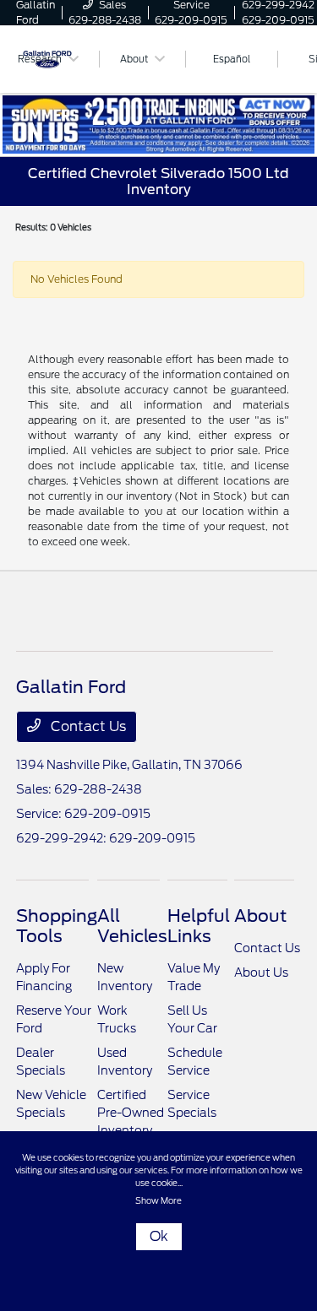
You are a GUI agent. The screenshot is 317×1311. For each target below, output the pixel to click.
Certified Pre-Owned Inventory (130, 1112)
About (260, 916)
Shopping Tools (56, 926)
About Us (261, 972)
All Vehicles (132, 926)
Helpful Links (198, 926)
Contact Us (86, 726)
